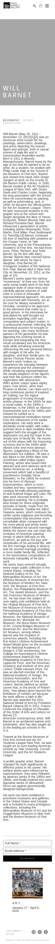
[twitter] (46, 932)
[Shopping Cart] (40, 6)
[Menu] (47, 5)
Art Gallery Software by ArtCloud (35, 940)
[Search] (34, 5)
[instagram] (34, 932)
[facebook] (40, 932)
